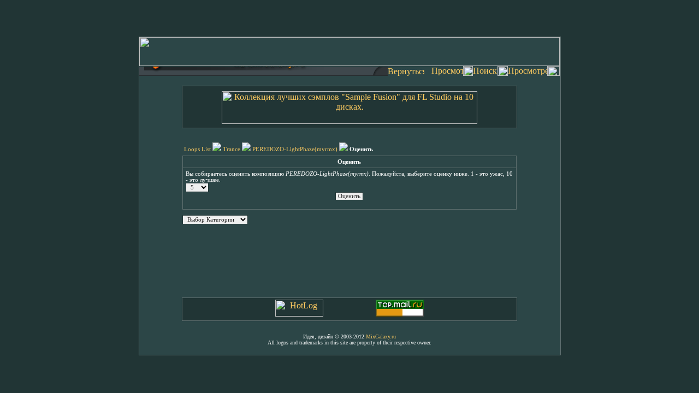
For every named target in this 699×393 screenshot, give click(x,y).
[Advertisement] (349, 16)
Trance (231, 149)
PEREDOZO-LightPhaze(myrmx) (294, 149)
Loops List (197, 149)
